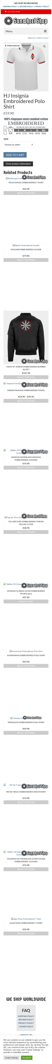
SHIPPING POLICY (10, 7)
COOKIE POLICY (26, 1026)
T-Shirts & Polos (42, 38)
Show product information (18, 164)
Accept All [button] (27, 1058)
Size (5, 139)
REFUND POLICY (26, 7)
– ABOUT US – (26, 1035)
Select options (26, 193)
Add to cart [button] (26, 601)
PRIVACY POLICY (42, 7)
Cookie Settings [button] (11, 1058)
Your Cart (13, 12)
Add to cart (15, 154)
